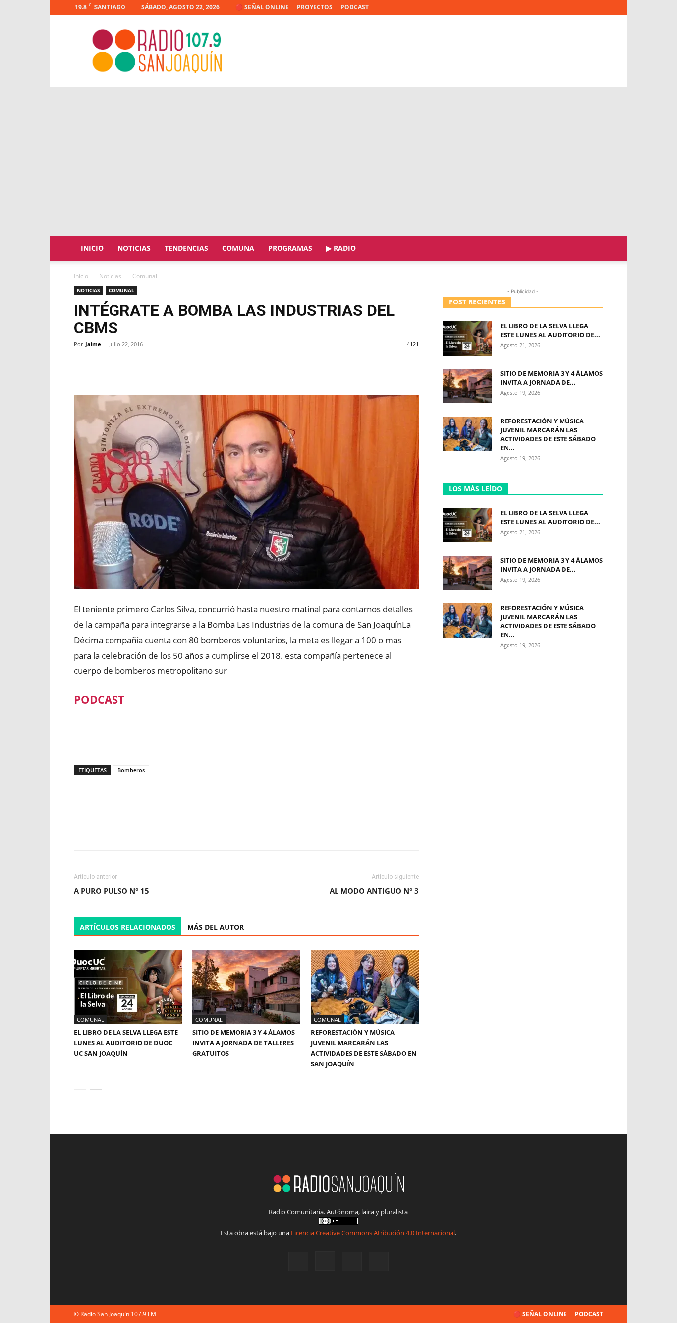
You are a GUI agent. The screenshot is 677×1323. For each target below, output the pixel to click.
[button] (591, 249)
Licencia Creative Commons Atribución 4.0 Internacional (373, 1232)
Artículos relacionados (127, 927)
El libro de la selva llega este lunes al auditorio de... (550, 330)
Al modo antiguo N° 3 (374, 891)
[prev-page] (80, 1084)
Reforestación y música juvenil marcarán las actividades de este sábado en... (548, 434)
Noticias (134, 248)
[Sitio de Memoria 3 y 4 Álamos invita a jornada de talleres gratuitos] (246, 987)
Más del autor (215, 927)
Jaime (93, 344)
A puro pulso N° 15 (111, 891)
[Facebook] (546, 7)
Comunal (121, 290)
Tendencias (186, 248)
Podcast (354, 7)
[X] (579, 7)
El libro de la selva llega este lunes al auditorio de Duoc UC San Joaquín (126, 1043)
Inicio (92, 248)
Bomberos (131, 770)
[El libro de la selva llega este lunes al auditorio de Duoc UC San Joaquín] (128, 987)
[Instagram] (563, 7)
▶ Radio (341, 248)
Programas (290, 248)
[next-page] (96, 1084)
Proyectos (315, 7)
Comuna (238, 248)
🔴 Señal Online (262, 7)
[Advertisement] (338, 161)
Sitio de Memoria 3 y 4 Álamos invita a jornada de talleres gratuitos (243, 1043)
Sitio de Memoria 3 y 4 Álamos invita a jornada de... (551, 378)
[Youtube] (595, 7)
